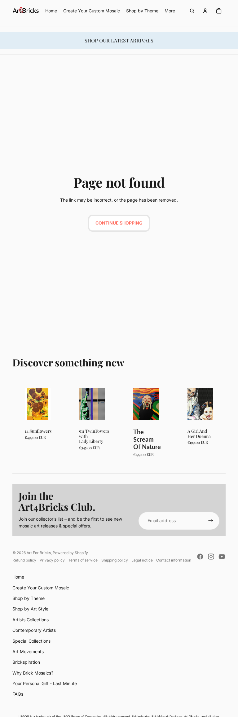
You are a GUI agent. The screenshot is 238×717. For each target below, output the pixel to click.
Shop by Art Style (30, 608)
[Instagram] (211, 556)
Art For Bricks (39, 552)
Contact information (173, 560)
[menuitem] (170, 11)
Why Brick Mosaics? (32, 672)
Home (18, 576)
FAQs (17, 694)
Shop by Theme (28, 598)
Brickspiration (26, 662)
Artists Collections (30, 619)
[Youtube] (222, 556)
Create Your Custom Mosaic (40, 587)
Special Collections (31, 641)
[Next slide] (46, 404)
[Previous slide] (29, 404)
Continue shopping (119, 222)
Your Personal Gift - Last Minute (44, 683)
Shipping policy (114, 560)
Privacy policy (52, 560)
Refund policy (24, 560)
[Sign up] (211, 521)
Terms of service (83, 560)
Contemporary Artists (34, 630)
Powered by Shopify (70, 552)
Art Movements (28, 651)
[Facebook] (200, 556)
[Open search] (192, 11)
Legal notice (142, 560)
